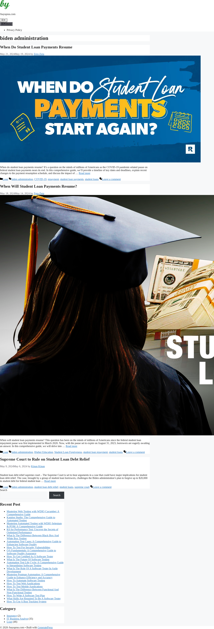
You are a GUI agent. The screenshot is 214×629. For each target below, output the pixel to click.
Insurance (12, 615)
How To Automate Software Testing (26, 580)
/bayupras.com (7, 14)
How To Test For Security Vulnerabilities (28, 547)
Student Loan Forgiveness (68, 452)
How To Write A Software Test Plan (26, 595)
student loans (92, 179)
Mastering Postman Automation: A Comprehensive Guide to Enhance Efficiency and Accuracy (33, 576)
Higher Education (43, 452)
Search (3, 490)
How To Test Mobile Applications (25, 586)
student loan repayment (95, 452)
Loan (5, 179)
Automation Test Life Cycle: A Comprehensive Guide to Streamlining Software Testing (35, 564)
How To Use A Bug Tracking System (26, 601)
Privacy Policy (14, 30)
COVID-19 (40, 179)
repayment (53, 179)
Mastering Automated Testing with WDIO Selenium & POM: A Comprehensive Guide (34, 525)
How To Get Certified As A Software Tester (30, 556)
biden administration (22, 179)
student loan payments (72, 179)
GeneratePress (45, 627)
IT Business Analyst (17, 618)
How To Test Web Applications (23, 583)
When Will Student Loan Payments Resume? (38, 186)
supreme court (82, 487)
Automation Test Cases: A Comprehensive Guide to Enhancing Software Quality (34, 543)
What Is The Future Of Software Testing (28, 559)
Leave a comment (111, 179)
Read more (84, 173)
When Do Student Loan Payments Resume (36, 47)
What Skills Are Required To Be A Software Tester (34, 598)
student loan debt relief (46, 487)
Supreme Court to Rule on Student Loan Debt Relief (45, 459)
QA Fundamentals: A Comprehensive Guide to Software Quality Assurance (31, 552)
